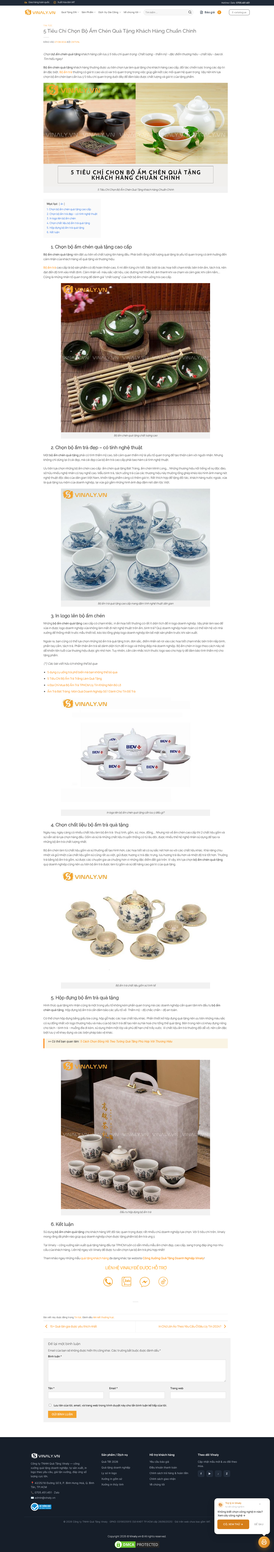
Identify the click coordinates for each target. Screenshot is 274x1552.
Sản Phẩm (87, 12)
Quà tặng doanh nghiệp (115, 1467)
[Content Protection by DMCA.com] (137, 1544)
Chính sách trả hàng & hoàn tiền (168, 1473)
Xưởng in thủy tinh (112, 1484)
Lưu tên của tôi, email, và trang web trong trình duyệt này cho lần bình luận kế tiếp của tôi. (110, 1405)
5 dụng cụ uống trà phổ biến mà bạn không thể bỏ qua (82, 672)
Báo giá (212, 12)
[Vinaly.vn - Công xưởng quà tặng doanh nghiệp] (40, 12)
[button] (264, 1542)
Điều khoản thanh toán (163, 1467)
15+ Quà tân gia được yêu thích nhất (73, 1326)
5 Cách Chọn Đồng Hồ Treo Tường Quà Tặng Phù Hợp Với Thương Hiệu (126, 1041)
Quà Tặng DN (69, 12)
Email (113, 1388)
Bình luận (55, 1356)
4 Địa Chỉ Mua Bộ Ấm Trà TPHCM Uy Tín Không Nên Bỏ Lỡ (84, 685)
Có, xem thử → (233, 1524)
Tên (51, 1388)
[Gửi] (190, 12)
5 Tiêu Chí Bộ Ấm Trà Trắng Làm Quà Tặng (74, 678)
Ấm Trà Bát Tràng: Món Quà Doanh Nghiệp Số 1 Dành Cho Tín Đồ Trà (91, 691)
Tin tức (47, 25)
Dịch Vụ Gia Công (108, 12)
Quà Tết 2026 (109, 1461)
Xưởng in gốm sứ (111, 1478)
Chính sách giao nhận (162, 1478)
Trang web (176, 1388)
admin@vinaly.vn (45, 1497)
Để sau (258, 1524)
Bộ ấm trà (65, 72)
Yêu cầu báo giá (159, 1461)
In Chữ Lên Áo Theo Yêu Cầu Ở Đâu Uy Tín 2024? (190, 1326)
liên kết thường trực (103, 1317)
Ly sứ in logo (109, 1473)
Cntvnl (75, 41)
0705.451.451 (243, 2)
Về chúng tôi (131, 12)
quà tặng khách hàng (95, 1258)
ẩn (62, 204)
